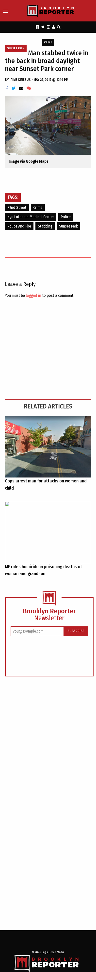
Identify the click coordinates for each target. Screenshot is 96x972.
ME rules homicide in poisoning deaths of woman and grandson (43, 570)
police (66, 216)
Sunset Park (15, 48)
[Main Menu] (5, 11)
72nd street (16, 207)
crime (37, 207)
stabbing (45, 226)
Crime (48, 42)
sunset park (68, 226)
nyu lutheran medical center (30, 216)
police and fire (19, 226)
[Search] (59, 27)
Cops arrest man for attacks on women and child (46, 484)
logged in (33, 295)
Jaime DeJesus (21, 80)
